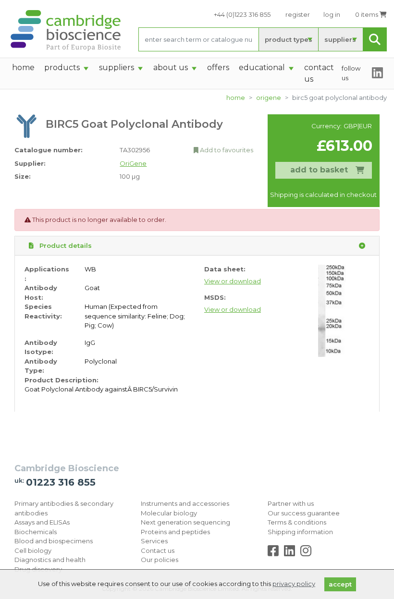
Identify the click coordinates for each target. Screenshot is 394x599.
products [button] (62, 67)
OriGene (268, 97)
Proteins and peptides (175, 532)
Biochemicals (35, 532)
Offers (218, 67)
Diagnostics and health (50, 559)
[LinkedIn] (291, 553)
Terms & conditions (297, 522)
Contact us (157, 550)
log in (331, 14)
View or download (232, 281)
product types (288, 39)
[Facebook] (275, 553)
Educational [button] (262, 67)
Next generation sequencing (185, 522)
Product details (64, 245)
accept (340, 584)
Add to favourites (225, 150)
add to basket (319, 169)
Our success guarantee (304, 513)
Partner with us (291, 503)
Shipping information (300, 532)
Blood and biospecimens (53, 541)
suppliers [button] (116, 67)
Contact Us (319, 73)
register (297, 14)
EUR (365, 126)
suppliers (340, 39)
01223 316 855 (61, 482)
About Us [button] (170, 67)
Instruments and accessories (185, 503)
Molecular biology (169, 513)
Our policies (159, 559)
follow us (351, 73)
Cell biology (32, 550)
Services (154, 541)
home (23, 67)
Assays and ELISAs (42, 522)
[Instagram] (305, 553)
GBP (350, 126)
